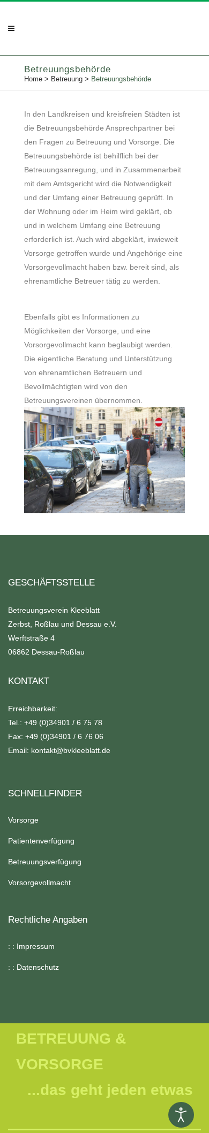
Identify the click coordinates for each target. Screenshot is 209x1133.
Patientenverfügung (41, 841)
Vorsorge (23, 820)
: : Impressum (31, 946)
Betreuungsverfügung (44, 861)
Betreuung (67, 79)
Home (33, 79)
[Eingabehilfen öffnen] (181, 1115)
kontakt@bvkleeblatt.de (70, 750)
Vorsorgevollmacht (39, 882)
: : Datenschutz (33, 967)
